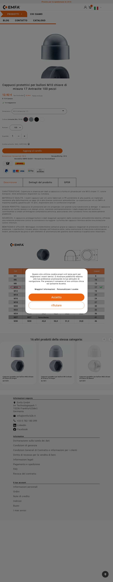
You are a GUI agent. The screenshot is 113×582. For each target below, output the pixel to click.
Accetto (56, 297)
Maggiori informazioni (45, 289)
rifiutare (56, 305)
